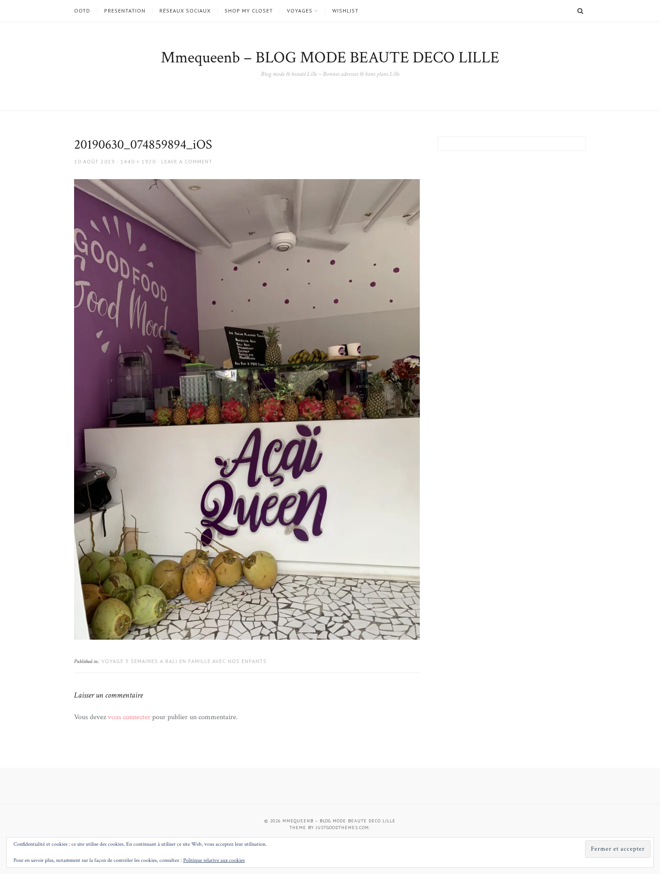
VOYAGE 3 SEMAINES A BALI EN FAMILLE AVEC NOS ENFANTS (184, 661)
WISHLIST (345, 10)
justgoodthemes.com (342, 827)
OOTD (82, 10)
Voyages (299, 10)
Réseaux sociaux (185, 10)
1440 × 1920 (138, 161)
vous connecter (129, 717)
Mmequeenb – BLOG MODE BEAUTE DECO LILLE (330, 57)
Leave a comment (186, 161)
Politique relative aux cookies (214, 860)
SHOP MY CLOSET (248, 10)
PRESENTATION (124, 10)
